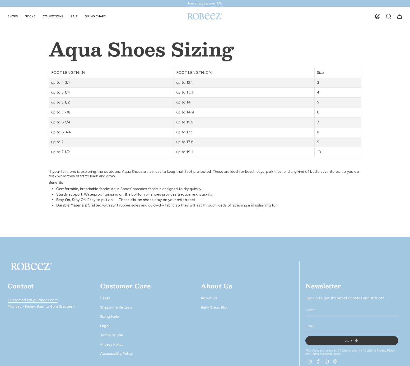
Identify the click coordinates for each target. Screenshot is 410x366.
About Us (209, 298)
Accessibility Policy (116, 353)
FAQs (105, 298)
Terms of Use (111, 335)
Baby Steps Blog (214, 307)
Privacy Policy (111, 344)
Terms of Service (322, 354)
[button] (13, 16)
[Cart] (399, 16)
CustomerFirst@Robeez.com (33, 300)
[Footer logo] (31, 266)
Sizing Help (109, 316)
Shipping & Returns (116, 307)
